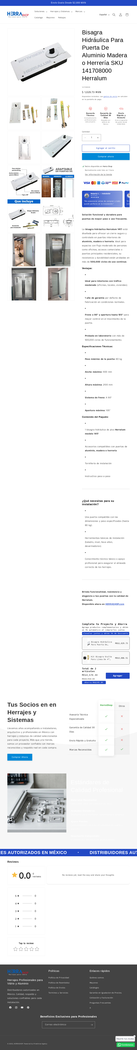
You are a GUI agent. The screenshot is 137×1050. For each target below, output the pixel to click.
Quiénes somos (97, 977)
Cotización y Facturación (101, 997)
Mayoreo (94, 982)
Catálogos (94, 987)
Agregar (117, 675)
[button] (40, 12)
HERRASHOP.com (114, 604)
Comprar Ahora (20, 757)
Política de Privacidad (58, 977)
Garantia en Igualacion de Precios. (106, 992)
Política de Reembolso (58, 982)
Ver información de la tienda (98, 174)
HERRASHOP (18, 1044)
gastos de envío (110, 96)
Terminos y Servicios (58, 992)
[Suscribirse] (91, 1024)
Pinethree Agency (40, 1044)
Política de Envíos (56, 987)
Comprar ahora (106, 156)
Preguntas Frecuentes (100, 1002)
